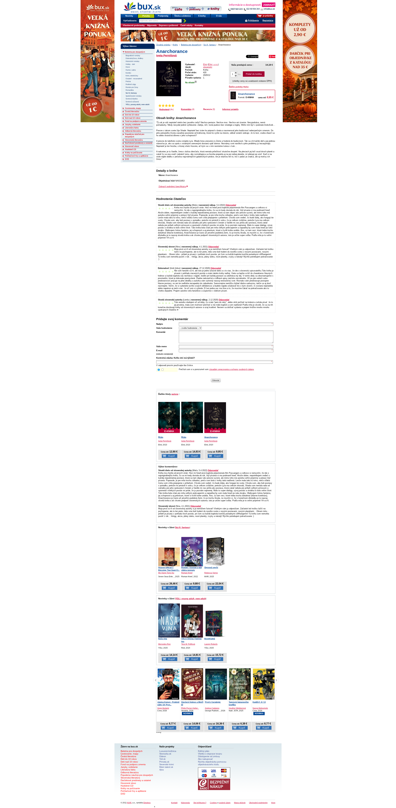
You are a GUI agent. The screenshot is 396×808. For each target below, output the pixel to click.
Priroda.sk (164, 762)
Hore (273, 803)
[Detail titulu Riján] (192, 417)
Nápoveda (152, 25)
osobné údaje (224, 803)
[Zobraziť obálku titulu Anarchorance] (168, 78)
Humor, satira (131, 70)
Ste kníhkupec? (199, 803)
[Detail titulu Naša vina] (169, 620)
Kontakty (199, 25)
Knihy (175, 45)
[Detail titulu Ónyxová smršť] (215, 551)
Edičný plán (203, 751)
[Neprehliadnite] (251, 7)
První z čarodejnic (207, 702)
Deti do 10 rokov (132, 115)
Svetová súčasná (132, 102)
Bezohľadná (209, 639)
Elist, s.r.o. (213, 64)
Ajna (161, 769)
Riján (160, 437)
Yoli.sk (162, 759)
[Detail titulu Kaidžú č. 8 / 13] (261, 684)
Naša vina (162, 639)
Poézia (128, 81)
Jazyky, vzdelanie (132, 124)
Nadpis (159, 324)
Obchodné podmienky (258, 803)
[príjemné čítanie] (169, 105)
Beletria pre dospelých (191, 45)
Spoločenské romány (134, 96)
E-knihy (202, 16)
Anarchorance (246, 94)
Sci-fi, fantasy (209, 45)
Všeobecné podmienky (134, 25)
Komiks (128, 73)
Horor (128, 67)
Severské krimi (166, 764)
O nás (219, 16)
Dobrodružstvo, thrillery (134, 58)
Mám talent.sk (166, 767)
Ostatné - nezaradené (134, 79)
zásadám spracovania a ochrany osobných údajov (231, 369)
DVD (127, 159)
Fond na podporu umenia (136, 121)
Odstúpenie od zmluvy (209, 756)
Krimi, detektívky (132, 76)
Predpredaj (163, 16)
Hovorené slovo (132, 146)
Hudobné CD (130, 149)
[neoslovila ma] (163, 105)
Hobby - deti (130, 64)
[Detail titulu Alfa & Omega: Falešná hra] (192, 621)
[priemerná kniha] (166, 105)
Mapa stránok (239, 803)
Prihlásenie (253, 20)
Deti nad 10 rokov (132, 118)
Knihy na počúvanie (133, 153)
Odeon (162, 756)
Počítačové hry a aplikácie (136, 156)
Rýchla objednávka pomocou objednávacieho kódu (212, 763)
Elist (205, 64)
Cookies (213, 803)
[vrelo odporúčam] (172, 105)
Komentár (161, 332)
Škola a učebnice (182, 16)
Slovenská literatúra (134, 140)
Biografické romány (133, 55)
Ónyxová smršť (211, 568)
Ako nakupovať (205, 759)
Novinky (129, 16)
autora (174, 394)
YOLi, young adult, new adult (190, 598)
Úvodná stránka (163, 45)
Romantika (130, 90)
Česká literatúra (132, 111)
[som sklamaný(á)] (159, 105)
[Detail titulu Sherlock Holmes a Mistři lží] (187, 684)
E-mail (159, 350)
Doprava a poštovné (168, 25)
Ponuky (146, 16)
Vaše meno (161, 346)
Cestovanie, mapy (133, 108)
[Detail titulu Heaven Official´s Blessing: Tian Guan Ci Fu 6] (169, 556)
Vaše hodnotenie (164, 328)
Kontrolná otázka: (164, 358)
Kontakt (174, 803)
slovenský (207, 67)
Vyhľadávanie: (130, 20)
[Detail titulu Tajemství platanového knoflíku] (234, 685)
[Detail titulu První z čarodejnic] (210, 684)
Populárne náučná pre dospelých (137, 775)
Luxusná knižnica (167, 751)
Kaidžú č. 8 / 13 (256, 702)
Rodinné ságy (131, 84)
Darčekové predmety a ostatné (138, 143)
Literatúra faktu (132, 128)
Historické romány (132, 61)
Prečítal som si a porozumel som (216, 369)
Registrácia (268, 20)
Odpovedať (231, 205)
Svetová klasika (132, 99)
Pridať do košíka (254, 74)
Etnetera (147, 803)
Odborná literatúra (133, 131)
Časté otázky (186, 25)
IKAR (129, 803)
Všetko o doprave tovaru (210, 753)
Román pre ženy (132, 87)
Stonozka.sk (165, 753)
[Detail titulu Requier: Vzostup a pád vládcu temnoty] (192, 551)
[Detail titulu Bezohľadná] (215, 624)
